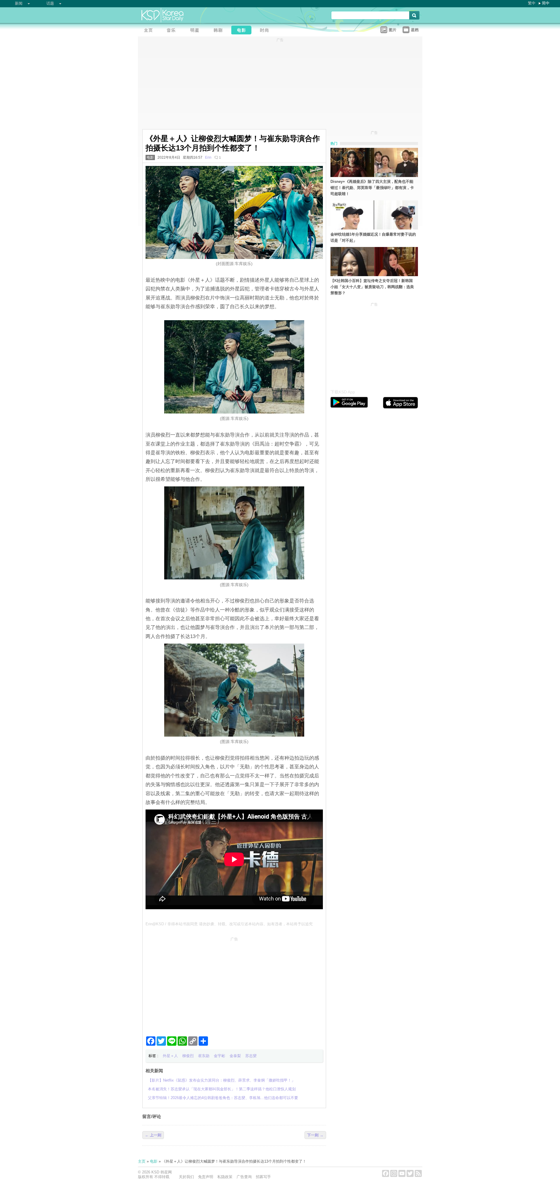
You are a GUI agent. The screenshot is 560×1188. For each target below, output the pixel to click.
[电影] (243, 31)
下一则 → (315, 1135)
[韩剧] (219, 31)
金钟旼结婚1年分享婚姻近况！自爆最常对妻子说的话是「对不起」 (373, 237)
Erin (208, 157)
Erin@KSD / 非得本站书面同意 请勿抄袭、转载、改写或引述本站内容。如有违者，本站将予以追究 (229, 924)
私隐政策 (224, 1177)
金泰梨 (235, 1056)
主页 (142, 1161)
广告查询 (244, 1177)
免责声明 (205, 1177)
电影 (150, 157)
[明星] (196, 31)
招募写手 (263, 1177)
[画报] (266, 31)
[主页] (149, 31)
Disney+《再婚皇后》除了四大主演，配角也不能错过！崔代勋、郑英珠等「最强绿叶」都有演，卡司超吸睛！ (372, 187)
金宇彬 (219, 1056)
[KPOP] (173, 31)
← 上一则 (153, 1135)
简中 (546, 3)
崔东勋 (203, 1056)
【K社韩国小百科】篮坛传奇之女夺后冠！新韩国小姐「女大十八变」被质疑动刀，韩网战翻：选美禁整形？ (372, 286)
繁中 (532, 3)
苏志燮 (251, 1056)
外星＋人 (170, 1056)
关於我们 (186, 1177)
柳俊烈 (188, 1056)
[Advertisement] (234, 984)
